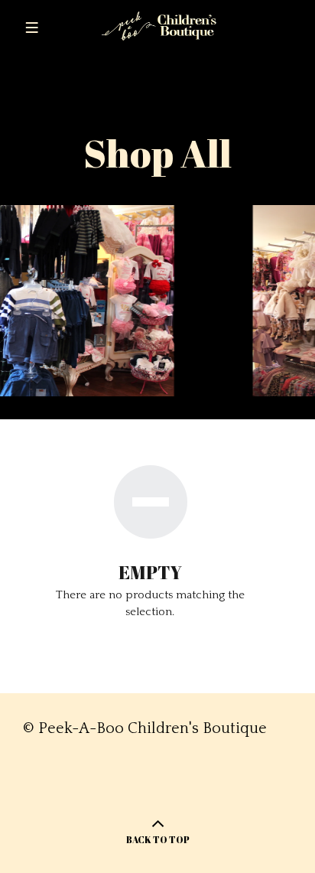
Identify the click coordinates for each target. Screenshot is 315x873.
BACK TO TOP (158, 839)
